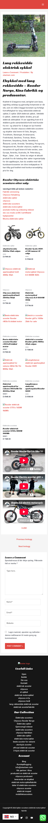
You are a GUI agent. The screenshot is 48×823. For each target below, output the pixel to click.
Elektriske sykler (24, 724)
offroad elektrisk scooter (24, 748)
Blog (24, 761)
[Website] (22, 624)
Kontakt (24, 683)
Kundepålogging (24, 764)
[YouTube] (32, 818)
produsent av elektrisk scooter (24, 773)
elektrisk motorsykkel (24, 695)
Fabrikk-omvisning (11, 192)
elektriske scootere (11, 204)
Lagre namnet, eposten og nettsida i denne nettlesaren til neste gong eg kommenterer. (22, 635)
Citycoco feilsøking (11, 195)
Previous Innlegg (24, 539)
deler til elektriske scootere (24, 785)
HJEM (24, 528)
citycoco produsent (24, 776)
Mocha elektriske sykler (13, 219)
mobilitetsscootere (24, 794)
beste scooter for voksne (24, 742)
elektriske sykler (10, 198)
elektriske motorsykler (13, 207)
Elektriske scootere (24, 718)
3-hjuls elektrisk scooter (24, 751)
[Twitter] (21, 818)
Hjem (24, 674)
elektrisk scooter (24, 686)
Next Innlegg (24, 546)
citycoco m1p (24, 698)
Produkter (24, 72)
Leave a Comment (10, 72)
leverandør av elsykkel (24, 779)
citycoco (6, 201)
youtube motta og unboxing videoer (18, 210)
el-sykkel (24, 692)
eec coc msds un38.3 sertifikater (17, 213)
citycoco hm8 (24, 701)
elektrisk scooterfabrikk (24, 707)
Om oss (24, 680)
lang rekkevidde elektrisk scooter (24, 704)
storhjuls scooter (24, 745)
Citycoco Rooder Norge (24, 721)
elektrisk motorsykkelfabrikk (24, 782)
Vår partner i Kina (24, 770)
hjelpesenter (8, 216)
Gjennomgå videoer (24, 727)
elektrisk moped (24, 791)
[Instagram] (26, 818)
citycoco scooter (24, 788)
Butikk (24, 677)
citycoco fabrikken (24, 733)
